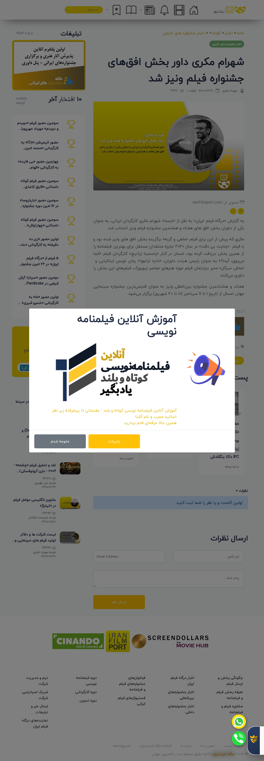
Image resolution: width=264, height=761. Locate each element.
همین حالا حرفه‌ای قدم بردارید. (150, 422)
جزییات (114, 441)
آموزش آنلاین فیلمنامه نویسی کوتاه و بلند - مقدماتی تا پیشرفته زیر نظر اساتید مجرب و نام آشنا (114, 413)
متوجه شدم (60, 441)
